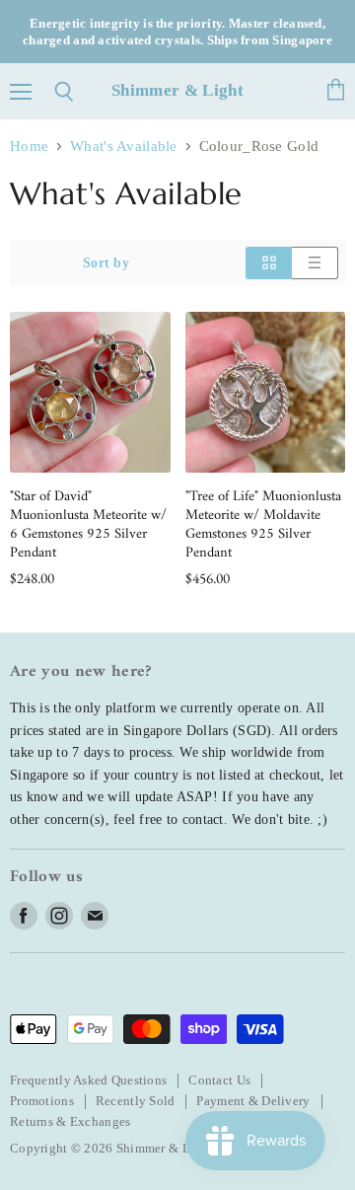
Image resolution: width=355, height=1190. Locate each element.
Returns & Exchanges (70, 1121)
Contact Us (219, 1080)
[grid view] (269, 262)
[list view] (315, 262)
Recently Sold (136, 1100)
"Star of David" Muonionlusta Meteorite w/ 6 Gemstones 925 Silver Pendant (88, 525)
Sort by (106, 262)
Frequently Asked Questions (88, 1080)
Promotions (42, 1100)
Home (29, 146)
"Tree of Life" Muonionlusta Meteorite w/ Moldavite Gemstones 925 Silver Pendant (263, 525)
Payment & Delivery (253, 1100)
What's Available (124, 146)
